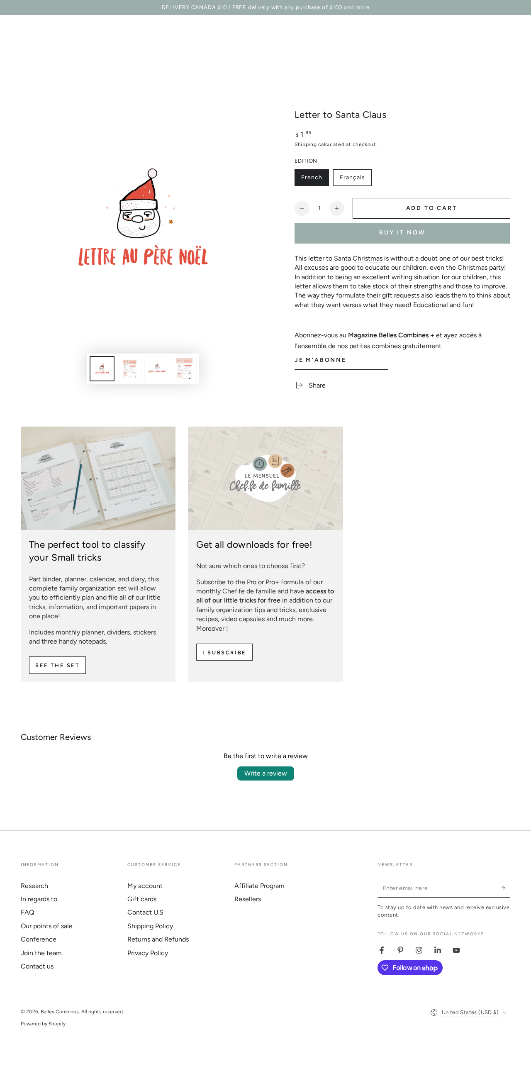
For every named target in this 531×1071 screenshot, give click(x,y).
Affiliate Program (259, 886)
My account (145, 886)
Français (355, 180)
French (315, 180)
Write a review (265, 773)
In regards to (39, 899)
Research (34, 886)
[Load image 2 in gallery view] (129, 368)
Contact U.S (145, 912)
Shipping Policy (150, 926)
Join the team (41, 953)
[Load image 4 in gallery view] (184, 368)
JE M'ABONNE (320, 360)
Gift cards (141, 899)
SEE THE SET (57, 665)
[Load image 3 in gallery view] (156, 368)
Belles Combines (60, 1012)
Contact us (37, 966)
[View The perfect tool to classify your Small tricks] (98, 478)
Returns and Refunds (158, 939)
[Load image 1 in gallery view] (102, 368)
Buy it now (402, 232)
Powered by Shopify (43, 1024)
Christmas (367, 258)
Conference (38, 939)
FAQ (27, 912)
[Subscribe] (505, 888)
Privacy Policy (147, 953)
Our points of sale (47, 926)
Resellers (247, 899)
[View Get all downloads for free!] (265, 478)
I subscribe (224, 652)
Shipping (306, 144)
